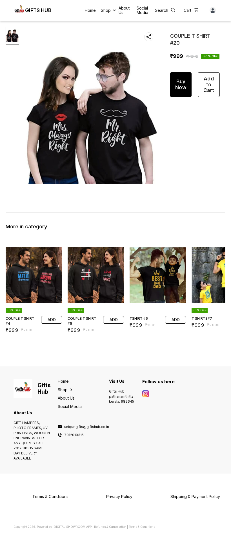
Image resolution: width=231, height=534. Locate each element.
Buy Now (180, 84)
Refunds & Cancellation (110, 526)
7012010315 (74, 435)
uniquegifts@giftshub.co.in (86, 427)
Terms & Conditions (142, 526)
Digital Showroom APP (73, 526)
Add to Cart (208, 84)
